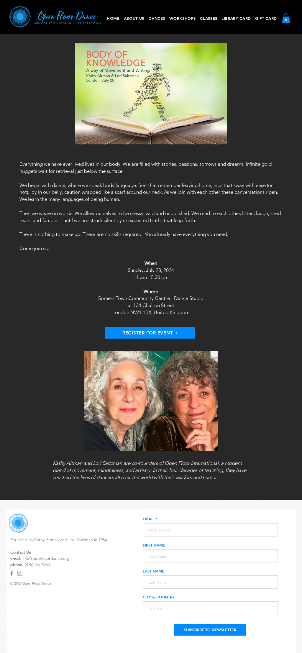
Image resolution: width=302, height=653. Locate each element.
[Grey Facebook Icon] (11, 573)
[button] (156, 18)
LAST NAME (153, 571)
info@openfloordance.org (46, 558)
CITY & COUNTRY (159, 597)
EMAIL (149, 519)
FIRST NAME (154, 545)
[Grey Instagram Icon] (19, 573)
